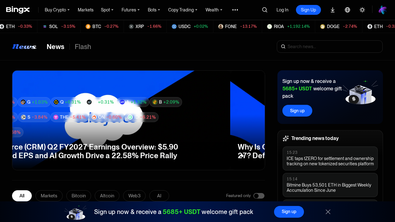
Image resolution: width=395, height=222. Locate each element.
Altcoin (107, 196)
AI (159, 196)
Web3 (134, 196)
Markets (49, 196)
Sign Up (308, 9)
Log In (282, 9)
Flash (83, 47)
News (55, 47)
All (21, 196)
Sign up (297, 110)
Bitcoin (79, 196)
